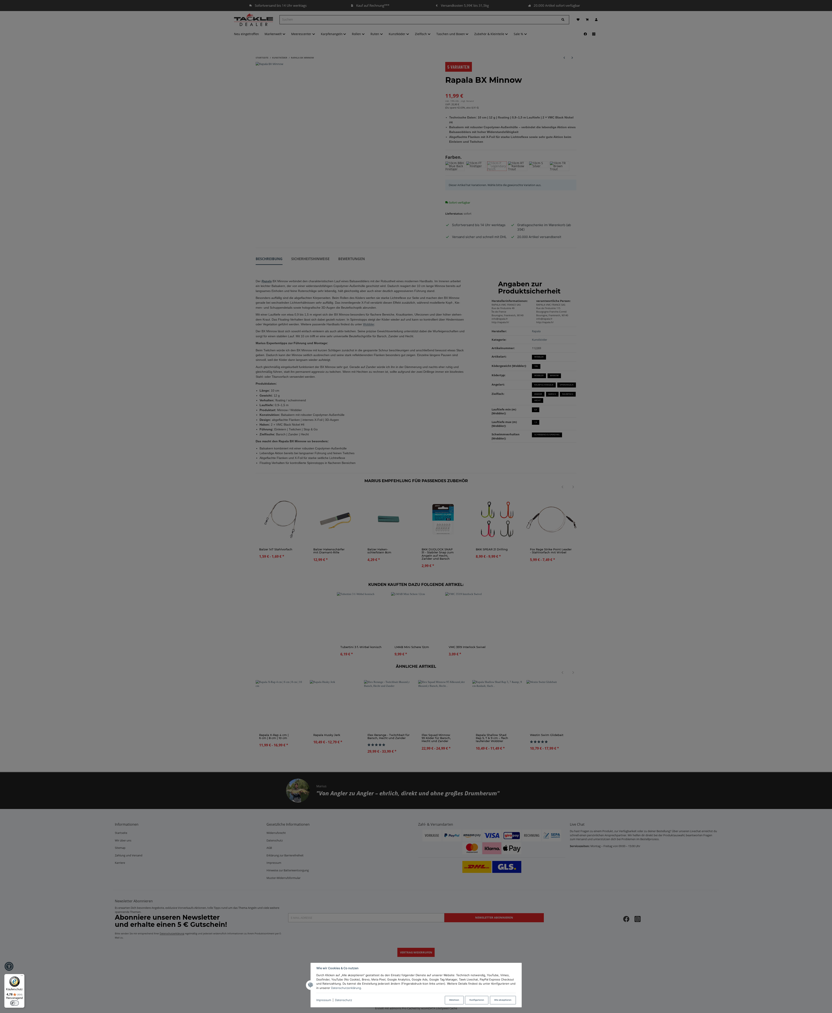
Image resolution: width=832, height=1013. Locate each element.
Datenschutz (343, 1000)
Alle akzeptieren (502, 1000)
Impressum (323, 1000)
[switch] (14, 1003)
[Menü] (21, 976)
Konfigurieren (477, 1000)
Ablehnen (454, 1000)
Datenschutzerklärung (346, 988)
